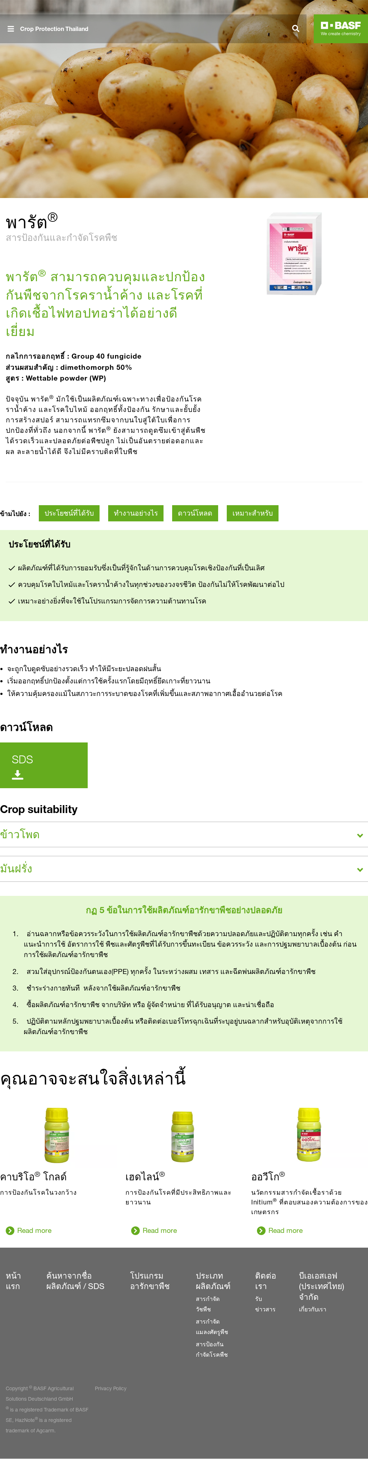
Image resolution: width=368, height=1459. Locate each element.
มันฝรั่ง (16, 868)
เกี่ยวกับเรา (312, 1309)
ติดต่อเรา (265, 1281)
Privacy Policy (110, 1388)
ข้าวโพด (20, 834)
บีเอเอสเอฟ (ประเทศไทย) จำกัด (321, 1286)
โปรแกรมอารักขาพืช (150, 1281)
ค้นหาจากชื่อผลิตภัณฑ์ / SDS (75, 1281)
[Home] (341, 29)
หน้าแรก (13, 1281)
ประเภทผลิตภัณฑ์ (213, 1281)
